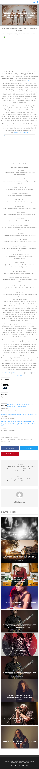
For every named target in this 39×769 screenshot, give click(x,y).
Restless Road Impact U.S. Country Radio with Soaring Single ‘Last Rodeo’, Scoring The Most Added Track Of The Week (18, 424)
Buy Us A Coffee (9, 761)
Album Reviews (30, 761)
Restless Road (6, 441)
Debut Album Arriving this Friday (11, 439)
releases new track (27, 439)
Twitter (34, 373)
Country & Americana (24, 762)
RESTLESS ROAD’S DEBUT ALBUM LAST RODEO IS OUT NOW (19, 414)
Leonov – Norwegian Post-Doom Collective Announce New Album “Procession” (18, 479)
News (16, 761)
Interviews (21, 761)
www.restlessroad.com (21, 132)
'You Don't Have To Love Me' (10, 437)
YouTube (19, 375)
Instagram (21, 373)
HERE (27, 80)
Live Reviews (13, 762)
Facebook (28, 373)
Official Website (6, 373)
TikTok (14, 373)
